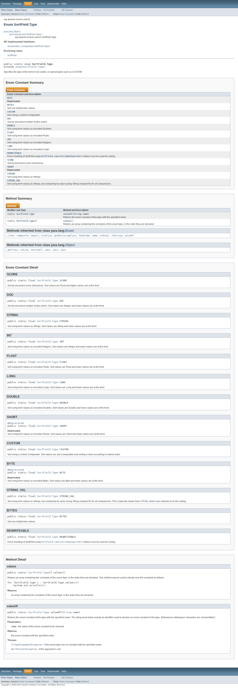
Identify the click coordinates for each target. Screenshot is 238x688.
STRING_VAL (13, 180)
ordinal (104, 235)
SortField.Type (33, 34)
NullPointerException (24, 649)
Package (17, 3)
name (94, 235)
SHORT (10, 167)
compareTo (22, 235)
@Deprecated (15, 423)
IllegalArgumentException (26, 644)
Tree (43, 3)
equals (35, 235)
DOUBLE (11, 125)
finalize (46, 235)
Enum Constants (26, 14)
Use (36, 3)
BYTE (9, 98)
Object (70, 245)
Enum (19, 66)
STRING (11, 173)
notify (24, 250)
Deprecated (53, 3)
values (67, 221)
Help (64, 3)
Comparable (27, 46)
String (77, 214)
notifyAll (37, 250)
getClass (12, 250)
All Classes (67, 10)
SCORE (10, 160)
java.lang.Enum (17, 34)
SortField (12, 55)
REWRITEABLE (14, 153)
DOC (9, 118)
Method (45, 14)
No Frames (49, 10)
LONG (9, 146)
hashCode (84, 235)
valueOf (67, 214)
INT (9, 139)
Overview (6, 3)
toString (117, 235)
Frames (37, 10)
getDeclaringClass (65, 235)
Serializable (13, 46)
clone (10, 235)
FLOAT (10, 132)
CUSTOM (11, 112)
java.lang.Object (12, 31)
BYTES (10, 105)
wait (47, 250)
